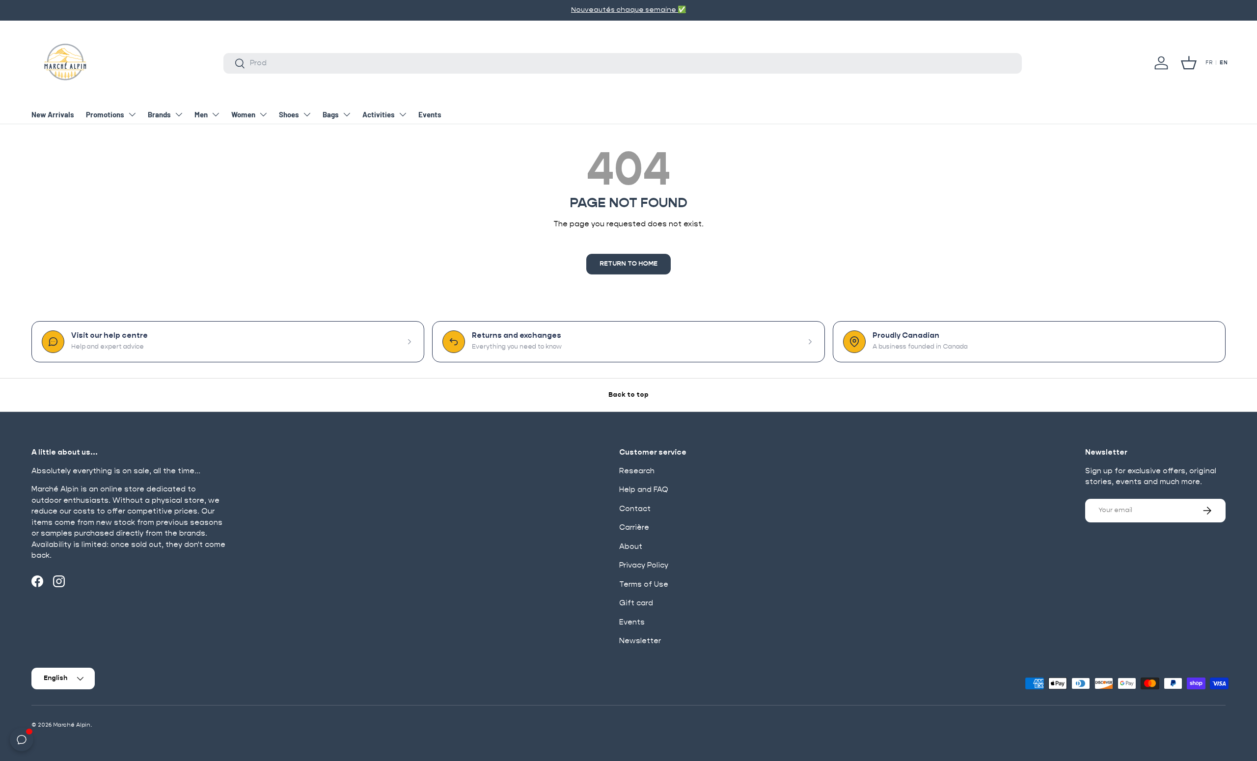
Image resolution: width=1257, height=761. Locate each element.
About (630, 546)
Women (243, 114)
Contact (635, 509)
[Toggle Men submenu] (215, 114)
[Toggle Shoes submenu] (307, 114)
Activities (378, 114)
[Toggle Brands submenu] (179, 114)
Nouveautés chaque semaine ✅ (628, 9)
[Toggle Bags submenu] (347, 114)
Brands (159, 114)
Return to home (628, 264)
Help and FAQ (643, 489)
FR (1208, 62)
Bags (331, 114)
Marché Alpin (71, 725)
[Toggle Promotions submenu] (132, 114)
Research (637, 471)
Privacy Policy (643, 565)
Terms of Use (643, 584)
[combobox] (622, 63)
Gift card (636, 603)
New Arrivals (52, 114)
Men (201, 114)
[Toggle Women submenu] (263, 114)
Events (429, 114)
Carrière (634, 527)
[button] (1189, 63)
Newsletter (640, 641)
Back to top (628, 395)
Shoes (289, 114)
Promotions (105, 114)
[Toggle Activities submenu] (403, 114)
